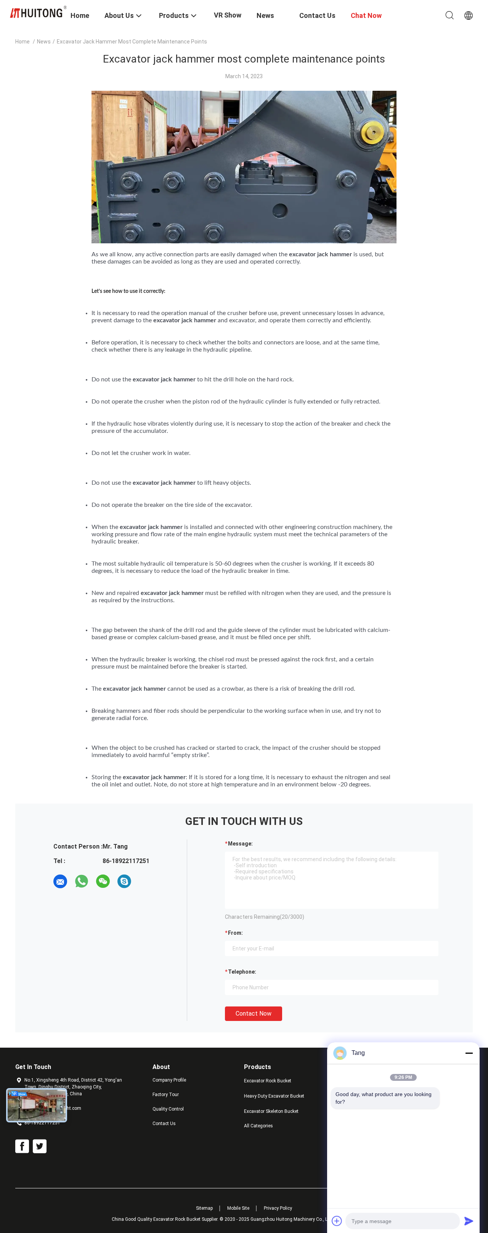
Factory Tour (165, 1094)
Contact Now (253, 1013)
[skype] (124, 881)
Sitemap (204, 1208)
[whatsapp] (81, 881)
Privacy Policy (278, 1208)
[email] (60, 881)
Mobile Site (238, 1208)
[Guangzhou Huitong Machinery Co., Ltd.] (38, 11)
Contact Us (164, 1123)
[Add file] (337, 1220)
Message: (240, 844)
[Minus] (469, 1053)
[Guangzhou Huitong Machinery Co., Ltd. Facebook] (22, 1146)
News (44, 42)
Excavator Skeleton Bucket (271, 1111)
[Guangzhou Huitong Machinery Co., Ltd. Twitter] (40, 1146)
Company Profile (169, 1080)
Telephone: (242, 972)
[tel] (145, 881)
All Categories (258, 1126)
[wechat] (103, 881)
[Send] (469, 1220)
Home (22, 42)
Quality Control (168, 1109)
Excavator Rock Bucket (267, 1080)
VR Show (227, 15)
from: (235, 933)
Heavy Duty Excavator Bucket (274, 1096)
